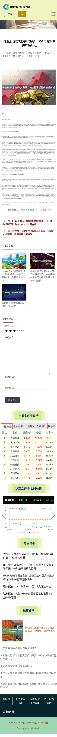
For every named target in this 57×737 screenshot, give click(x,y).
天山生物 (14, 442)
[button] (4, 515)
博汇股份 (14, 477)
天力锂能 (14, 437)
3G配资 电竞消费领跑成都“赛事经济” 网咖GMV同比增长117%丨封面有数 (27, 222)
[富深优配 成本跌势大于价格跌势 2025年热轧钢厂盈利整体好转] (12, 630)
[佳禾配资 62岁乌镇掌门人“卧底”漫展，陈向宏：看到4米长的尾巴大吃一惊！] (14, 260)
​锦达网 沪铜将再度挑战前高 (17, 665)
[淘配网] (16, 6)
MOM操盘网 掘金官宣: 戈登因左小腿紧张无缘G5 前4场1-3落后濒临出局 (28, 577)
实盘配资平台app (35, 701)
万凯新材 (14, 460)
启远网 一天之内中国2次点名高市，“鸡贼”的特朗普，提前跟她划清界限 (28, 232)
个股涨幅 (7, 426)
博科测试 (14, 446)
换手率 (52, 426)
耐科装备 (14, 451)
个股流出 (41, 426)
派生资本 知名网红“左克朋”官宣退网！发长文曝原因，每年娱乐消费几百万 (28, 566)
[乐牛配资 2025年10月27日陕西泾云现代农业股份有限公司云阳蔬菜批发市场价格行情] (42, 260)
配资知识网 (21, 701)
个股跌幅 (18, 426)
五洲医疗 (14, 473)
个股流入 (30, 426)
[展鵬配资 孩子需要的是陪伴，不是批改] (14, 291)
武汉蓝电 (14, 455)
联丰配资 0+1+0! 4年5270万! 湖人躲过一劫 (27, 586)
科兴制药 (14, 468)
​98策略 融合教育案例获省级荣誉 (20, 648)
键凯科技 (14, 464)
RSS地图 (32, 722)
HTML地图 (43, 722)
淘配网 (6, 699)
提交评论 (12, 400)
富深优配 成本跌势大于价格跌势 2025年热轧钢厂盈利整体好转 (40, 630)
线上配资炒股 (49, 701)
